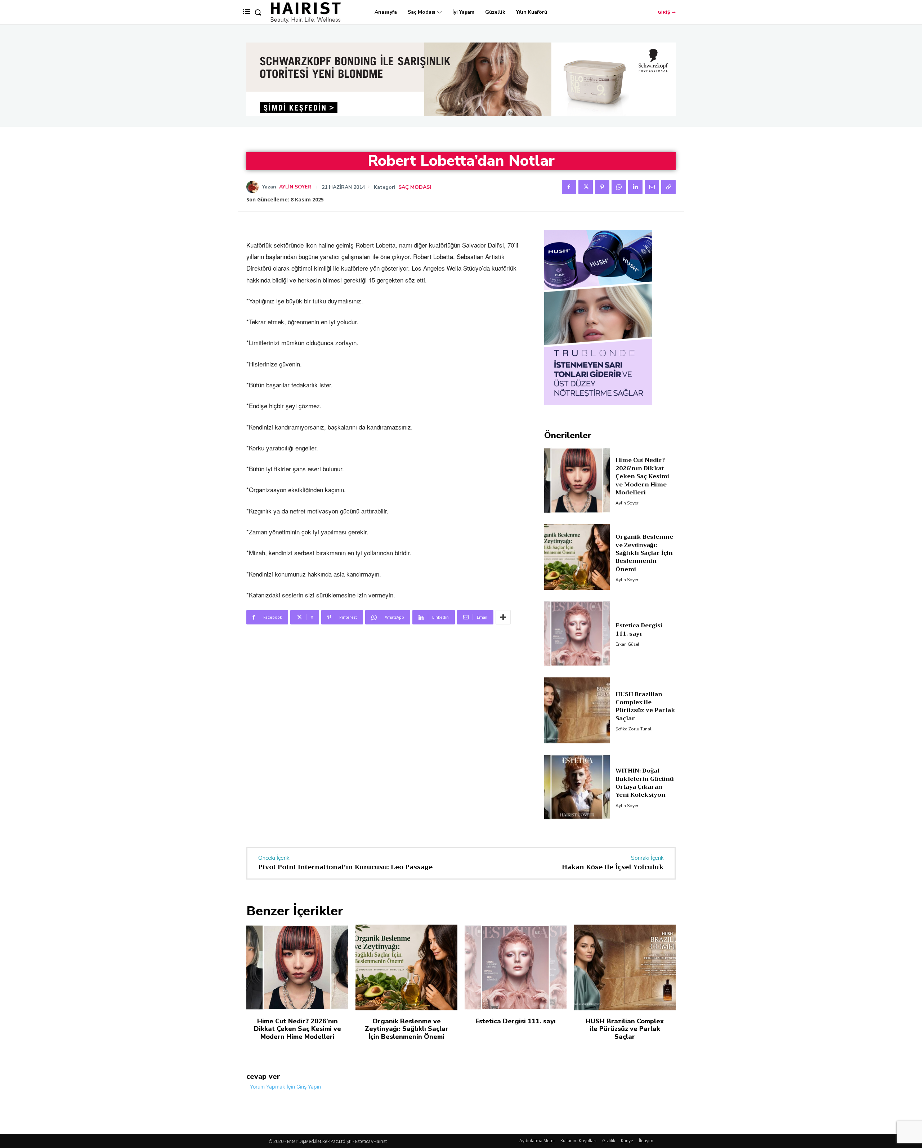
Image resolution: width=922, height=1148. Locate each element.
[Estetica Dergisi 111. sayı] (577, 666)
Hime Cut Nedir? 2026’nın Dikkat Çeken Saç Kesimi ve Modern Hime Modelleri (642, 509)
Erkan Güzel (627, 677)
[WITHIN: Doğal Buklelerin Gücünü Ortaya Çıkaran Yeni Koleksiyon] (577, 820)
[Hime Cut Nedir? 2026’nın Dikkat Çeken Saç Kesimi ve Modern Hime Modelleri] (577, 513)
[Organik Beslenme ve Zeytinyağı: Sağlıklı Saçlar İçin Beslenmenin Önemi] (577, 590)
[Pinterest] (602, 187)
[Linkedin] (635, 187)
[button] (258, 12)
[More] (503, 617)
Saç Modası (414, 187)
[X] (585, 187)
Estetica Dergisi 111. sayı (639, 662)
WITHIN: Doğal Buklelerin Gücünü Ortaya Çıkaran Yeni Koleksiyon (645, 815)
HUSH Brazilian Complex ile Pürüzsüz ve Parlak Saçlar (645, 739)
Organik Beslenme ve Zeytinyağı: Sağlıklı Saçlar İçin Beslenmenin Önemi (644, 586)
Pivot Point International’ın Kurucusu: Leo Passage (345, 900)
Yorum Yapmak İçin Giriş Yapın (285, 1119)
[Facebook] (569, 187)
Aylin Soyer (295, 187)
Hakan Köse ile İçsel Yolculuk (613, 900)
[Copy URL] (668, 187)
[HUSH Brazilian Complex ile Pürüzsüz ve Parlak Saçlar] (577, 743)
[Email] (652, 187)
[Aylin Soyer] (254, 187)
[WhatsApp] (619, 187)
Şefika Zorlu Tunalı (634, 762)
